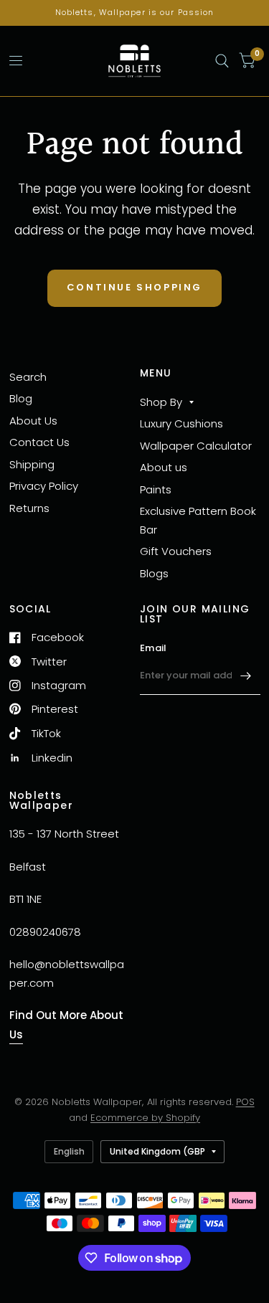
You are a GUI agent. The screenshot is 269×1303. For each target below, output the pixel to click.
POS (245, 1102)
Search (28, 376)
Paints (155, 489)
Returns (29, 508)
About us (163, 467)
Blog (20, 398)
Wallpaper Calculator (196, 445)
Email (153, 648)
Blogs (154, 573)
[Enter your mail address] (246, 676)
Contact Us (39, 442)
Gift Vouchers (176, 551)
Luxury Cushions (181, 423)
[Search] (222, 61)
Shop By (161, 401)
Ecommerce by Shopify (145, 1117)
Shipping (32, 464)
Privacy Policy (43, 485)
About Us (33, 420)
